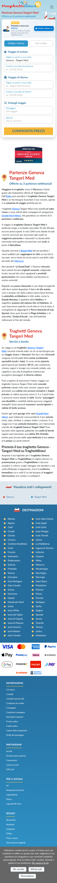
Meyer (9, 799)
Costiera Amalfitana (17, 544)
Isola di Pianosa (15, 623)
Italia (8, 196)
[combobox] (28, 60)
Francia (11, 573)
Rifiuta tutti (36, 869)
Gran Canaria (14, 585)
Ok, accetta (18, 869)
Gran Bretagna (15, 581)
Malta (38, 560)
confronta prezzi (28, 131)
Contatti (9, 694)
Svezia (39, 619)
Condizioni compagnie (15, 712)
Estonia (11, 565)
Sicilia (38, 606)
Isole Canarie (14, 635)
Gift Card (10, 769)
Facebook (10, 825)
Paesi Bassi (41, 581)
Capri (10, 527)
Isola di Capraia (15, 619)
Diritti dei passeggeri (15, 735)
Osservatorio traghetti (15, 843)
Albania (11, 519)
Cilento (11, 535)
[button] (28, 28)
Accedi (9, 751)
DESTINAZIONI (32, 510)
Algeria (11, 523)
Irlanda (11, 598)
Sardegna (40, 602)
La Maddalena (42, 544)
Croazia (11, 552)
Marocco (19, 261)
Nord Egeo (41, 573)
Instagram (10, 829)
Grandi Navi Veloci (11, 216)
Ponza (39, 594)
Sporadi (39, 615)
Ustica (39, 631)
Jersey (39, 540)
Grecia (11, 590)
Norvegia (40, 577)
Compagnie (11, 708)
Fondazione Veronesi (15, 790)
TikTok (9, 834)
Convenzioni (11, 760)
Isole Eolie (41, 527)
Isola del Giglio (15, 615)
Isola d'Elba (13, 610)
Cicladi (11, 531)
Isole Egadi (41, 523)
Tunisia (39, 627)
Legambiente (11, 795)
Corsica (11, 540)
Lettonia (40, 552)
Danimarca (13, 556)
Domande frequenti (14, 717)
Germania (12, 577)
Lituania (39, 556)
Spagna (39, 610)
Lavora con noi (12, 765)
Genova (16, 209)
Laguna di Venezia (44, 548)
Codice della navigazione (16, 731)
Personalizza (27, 876)
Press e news (12, 838)
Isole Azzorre (14, 627)
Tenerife (40, 623)
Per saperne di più (40, 863)
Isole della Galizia (44, 519)
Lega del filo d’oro (13, 804)
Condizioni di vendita (15, 703)
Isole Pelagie (42, 531)
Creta (10, 548)
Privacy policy (12, 721)
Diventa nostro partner (16, 756)
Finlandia (12, 569)
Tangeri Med (26, 251)
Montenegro (42, 569)
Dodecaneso (14, 560)
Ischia (10, 606)
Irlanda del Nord (16, 602)
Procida (39, 598)
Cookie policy (12, 726)
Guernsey (12, 594)
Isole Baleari (14, 631)
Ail (7, 786)
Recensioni (11, 820)
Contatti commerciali (15, 699)
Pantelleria (41, 585)
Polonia (39, 590)
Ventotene (41, 635)
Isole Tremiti (42, 535)
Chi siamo (10, 690)
